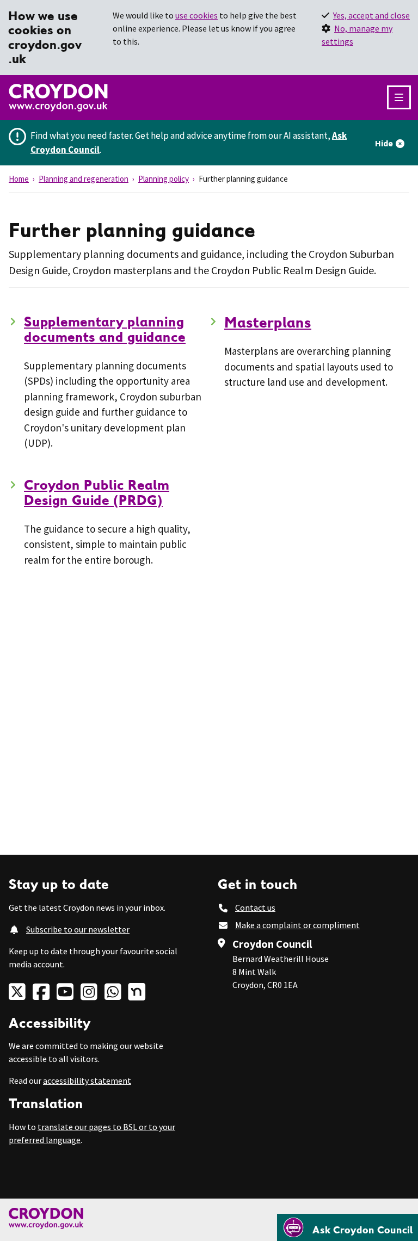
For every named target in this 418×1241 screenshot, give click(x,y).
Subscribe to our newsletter (78, 929)
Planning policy (163, 179)
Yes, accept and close (371, 15)
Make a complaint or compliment (297, 924)
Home (19, 179)
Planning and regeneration (83, 179)
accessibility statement (87, 1080)
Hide (384, 143)
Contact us (255, 907)
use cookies (196, 15)
